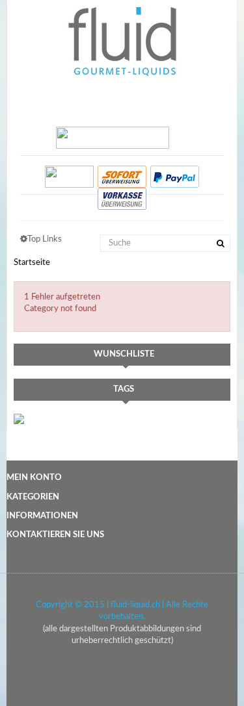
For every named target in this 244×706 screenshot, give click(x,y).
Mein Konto (34, 477)
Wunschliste (124, 354)
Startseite (32, 262)
